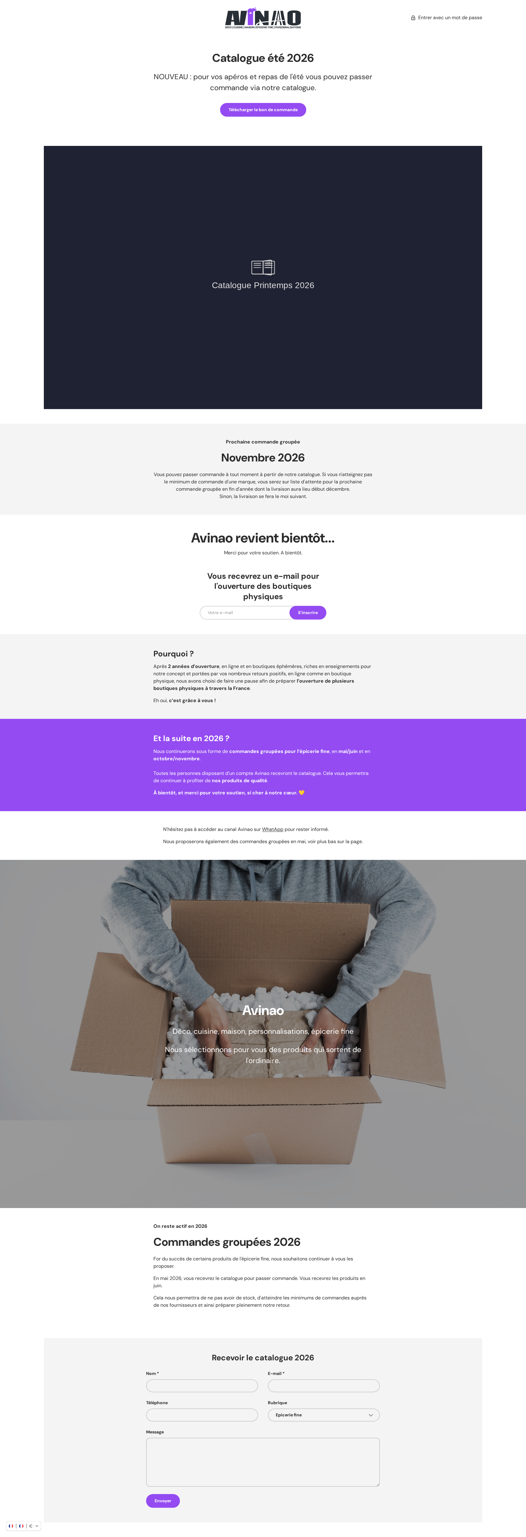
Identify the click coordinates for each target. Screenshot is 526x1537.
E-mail (275, 1373)
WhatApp (272, 829)
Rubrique (277, 1402)
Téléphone (157, 1402)
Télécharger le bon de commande (263, 109)
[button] (23, 1526)
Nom (151, 1373)
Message (155, 1432)
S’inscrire (308, 612)
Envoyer (163, 1500)
